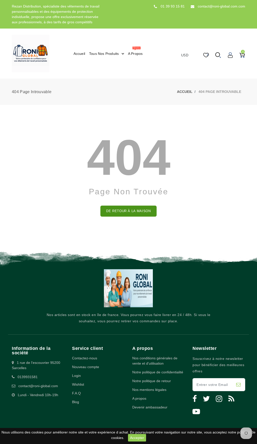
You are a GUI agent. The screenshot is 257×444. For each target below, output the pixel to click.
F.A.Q (76, 393)
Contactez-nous (84, 358)
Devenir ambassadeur (149, 407)
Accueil (184, 92)
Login (76, 376)
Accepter (137, 438)
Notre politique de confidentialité (157, 372)
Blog (75, 402)
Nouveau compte (85, 367)
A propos (139, 398)
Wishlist (78, 384)
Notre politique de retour (151, 381)
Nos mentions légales (149, 390)
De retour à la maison (128, 211)
